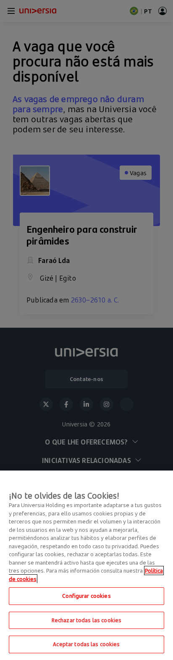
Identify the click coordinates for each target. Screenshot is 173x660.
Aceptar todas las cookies (86, 644)
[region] (86, 565)
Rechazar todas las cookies (86, 620)
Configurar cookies (86, 596)
